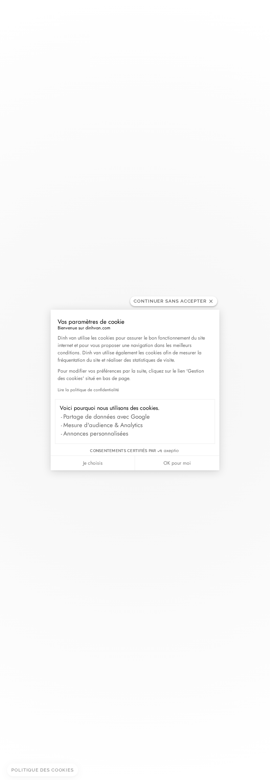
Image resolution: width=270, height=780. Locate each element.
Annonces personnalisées (95, 433)
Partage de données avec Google (106, 416)
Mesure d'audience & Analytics (103, 425)
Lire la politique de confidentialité (88, 390)
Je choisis (93, 462)
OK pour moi (177, 462)
